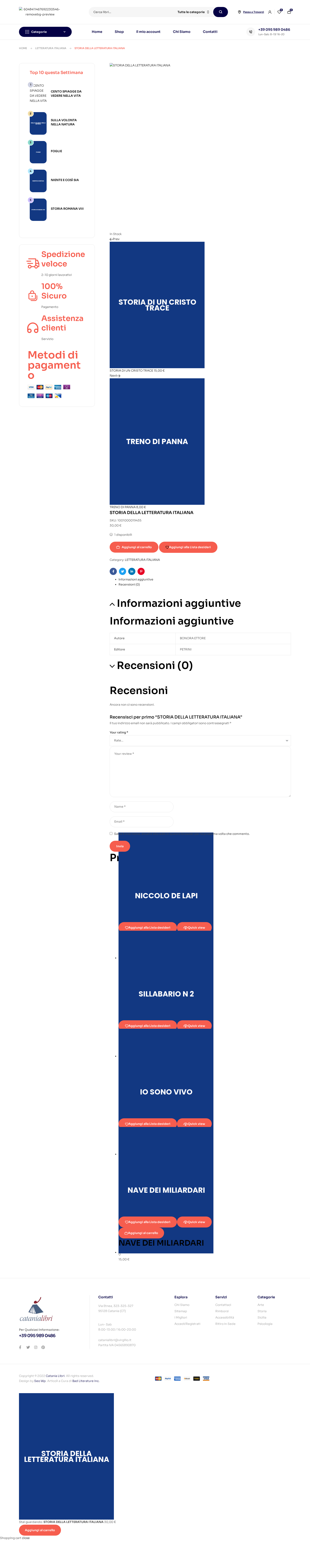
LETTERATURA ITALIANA (50, 48)
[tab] (205, 579)
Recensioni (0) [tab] (155, 665)
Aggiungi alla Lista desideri (190, 547)
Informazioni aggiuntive (136, 579)
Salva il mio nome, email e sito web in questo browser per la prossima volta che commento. (182, 834)
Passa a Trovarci (253, 11)
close (26, 1538)
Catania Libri (55, 1376)
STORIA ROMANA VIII (67, 209)
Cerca (220, 12)
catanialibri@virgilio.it (114, 1340)
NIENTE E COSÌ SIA (65, 180)
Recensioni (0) (129, 584)
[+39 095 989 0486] (250, 31)
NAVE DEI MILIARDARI (161, 1243)
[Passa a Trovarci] (239, 12)
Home (23, 48)
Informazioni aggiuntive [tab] (179, 603)
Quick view (196, 927)
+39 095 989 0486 (274, 29)
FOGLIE (56, 151)
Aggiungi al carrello (137, 547)
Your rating (119, 732)
